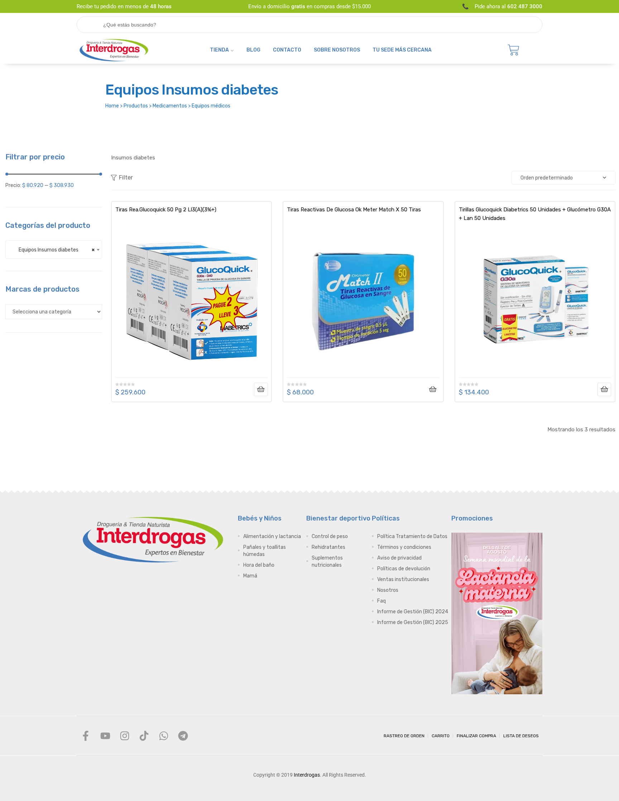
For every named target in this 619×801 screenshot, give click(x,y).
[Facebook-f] (86, 736)
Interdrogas (307, 775)
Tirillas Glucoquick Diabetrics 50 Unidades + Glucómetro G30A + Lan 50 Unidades (535, 213)
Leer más (261, 389)
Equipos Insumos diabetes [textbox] (53, 250)
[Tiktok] (144, 736)
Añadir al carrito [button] (433, 389)
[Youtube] (105, 736)
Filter (126, 177)
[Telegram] (183, 736)
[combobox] (53, 249)
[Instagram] (125, 736)
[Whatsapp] (164, 736)
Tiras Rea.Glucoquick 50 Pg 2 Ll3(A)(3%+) (165, 209)
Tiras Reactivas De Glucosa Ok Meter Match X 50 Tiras (354, 209)
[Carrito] (513, 50)
